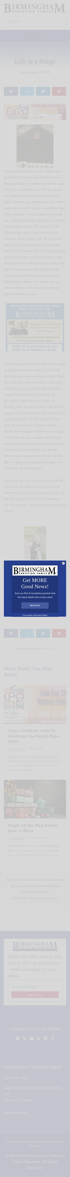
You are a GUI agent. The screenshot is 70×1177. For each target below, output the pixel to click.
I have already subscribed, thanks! (35, 615)
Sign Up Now (35, 605)
